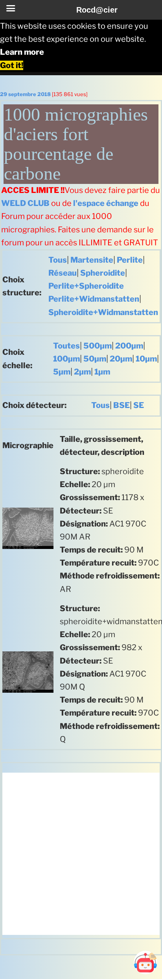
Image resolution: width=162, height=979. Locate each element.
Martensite (91, 260)
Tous (57, 260)
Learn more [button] (22, 52)
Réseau (62, 273)
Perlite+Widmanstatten (93, 299)
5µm (61, 371)
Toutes (66, 345)
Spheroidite (102, 273)
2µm (82, 371)
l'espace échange (105, 203)
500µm (97, 345)
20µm (121, 358)
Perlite (130, 260)
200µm (129, 345)
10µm (146, 358)
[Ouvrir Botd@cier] (145, 962)
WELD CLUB (25, 203)
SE (138, 405)
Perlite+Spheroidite (86, 286)
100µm (66, 358)
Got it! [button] (11, 65)
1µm (102, 371)
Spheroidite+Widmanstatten (103, 312)
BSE (121, 405)
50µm (94, 358)
